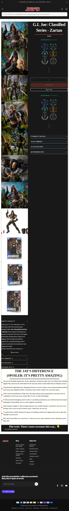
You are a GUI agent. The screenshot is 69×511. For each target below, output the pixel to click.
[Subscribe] (36, 484)
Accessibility (33, 454)
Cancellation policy (54, 508)
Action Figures (20, 449)
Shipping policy (36, 508)
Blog (30, 459)
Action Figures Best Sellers (20, 445)
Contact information (44, 508)
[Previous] (2, 2)
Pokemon (18, 458)
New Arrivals (19, 460)
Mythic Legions (20, 451)
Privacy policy (21, 508)
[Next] (66, 2)
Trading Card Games (19, 454)
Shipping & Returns (32, 445)
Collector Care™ (34, 456)
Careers (31, 461)
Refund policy (14, 508)
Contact (31, 464)
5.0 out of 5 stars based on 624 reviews (38, 423)
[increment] (66, 80)
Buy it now (49, 89)
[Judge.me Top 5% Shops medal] (44, 61)
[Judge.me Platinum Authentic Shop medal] (53, 46)
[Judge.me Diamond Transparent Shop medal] (44, 46)
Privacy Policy (33, 451)
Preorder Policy (33, 449)
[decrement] (33, 80)
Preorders (18, 463)
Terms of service (28, 508)
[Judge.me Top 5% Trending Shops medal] (53, 61)
